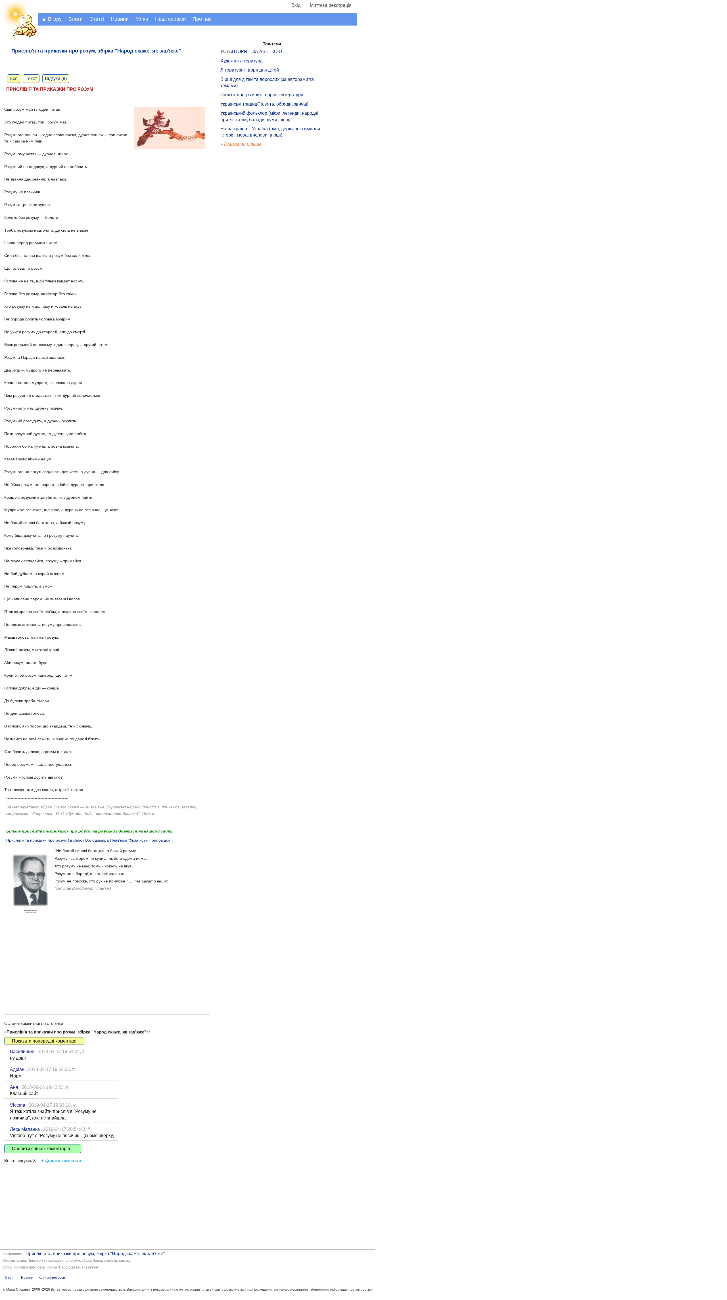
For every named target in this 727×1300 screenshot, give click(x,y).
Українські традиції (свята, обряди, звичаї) (264, 104)
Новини (120, 19)
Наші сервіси (170, 19)
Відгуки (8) (56, 78)
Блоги (75, 19)
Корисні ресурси (52, 1278)
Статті (96, 19)
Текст (31, 78)
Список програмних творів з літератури (261, 94)
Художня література (241, 60)
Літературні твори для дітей (249, 70)
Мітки (141, 19)
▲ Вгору (51, 19)
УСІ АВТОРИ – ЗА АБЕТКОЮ (251, 51)
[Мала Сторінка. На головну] (19, 36)
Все (14, 78)
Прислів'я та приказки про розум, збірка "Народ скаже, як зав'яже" (95, 1253)
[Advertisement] (107, 960)
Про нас (202, 19)
